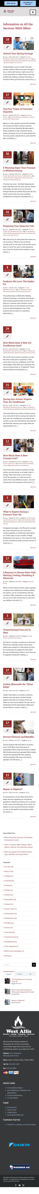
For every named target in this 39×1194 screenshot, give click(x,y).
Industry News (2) (10, 913)
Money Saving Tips (15, 179)
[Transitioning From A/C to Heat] (23, 619)
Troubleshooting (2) (11, 937)
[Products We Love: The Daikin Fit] (23, 271)
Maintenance (22, 59)
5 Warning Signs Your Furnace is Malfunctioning (19, 169)
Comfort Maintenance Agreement (19, 60)
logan (6, 57)
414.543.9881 (11, 1068)
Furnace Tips (6, 176)
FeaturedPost (6, 59)
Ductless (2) (8, 890)
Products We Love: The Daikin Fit (18, 283)
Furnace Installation (28, 463)
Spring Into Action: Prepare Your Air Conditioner (17, 400)
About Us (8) (8, 871)
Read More (33, 84)
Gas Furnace (18, 465)
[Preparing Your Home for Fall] (23, 216)
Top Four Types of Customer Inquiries (18, 110)
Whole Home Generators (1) (14, 951)
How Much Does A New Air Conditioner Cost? (17, 344)
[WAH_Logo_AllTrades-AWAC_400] (9, 10)
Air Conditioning (30, 231)
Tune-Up (20, 62)
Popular (8, 974)
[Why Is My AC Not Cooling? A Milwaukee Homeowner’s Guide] (7, 990)
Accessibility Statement (15, 1115)
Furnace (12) (8, 904)
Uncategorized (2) (10, 942)
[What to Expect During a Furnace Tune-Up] (23, 501)
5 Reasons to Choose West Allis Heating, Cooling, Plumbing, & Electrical (19, 575)
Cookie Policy (12, 1112)
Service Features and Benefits (18, 736)
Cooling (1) (8, 885)
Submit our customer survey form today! (21, 1124)
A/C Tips (28, 57)
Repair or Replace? (12, 789)
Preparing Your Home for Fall (18, 225)
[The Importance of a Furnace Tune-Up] (7, 979)
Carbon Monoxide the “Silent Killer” (18, 685)
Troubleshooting (26, 176)
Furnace (30, 174)
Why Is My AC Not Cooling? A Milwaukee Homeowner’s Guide (23, 991)
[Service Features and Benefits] (23, 726)
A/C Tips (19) (8, 867)
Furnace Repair (12, 1098)
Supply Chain (13, 62)
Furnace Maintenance (14, 1095)
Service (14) (8, 927)
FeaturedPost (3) (10, 899)
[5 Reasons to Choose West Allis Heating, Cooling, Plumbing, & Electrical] (23, 562)
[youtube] (19, 1185)
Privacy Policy (12, 1107)
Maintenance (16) (10, 918)
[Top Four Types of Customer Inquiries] (23, 99)
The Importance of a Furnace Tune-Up (22, 980)
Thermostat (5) (9, 932)
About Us (29, 115)
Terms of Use (11, 1110)
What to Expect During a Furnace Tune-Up (16, 513)
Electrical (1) (8, 895)
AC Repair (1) (8, 876)
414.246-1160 (14, 1064)
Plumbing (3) (9, 923)
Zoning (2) (8, 956)
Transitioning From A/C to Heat (17, 631)
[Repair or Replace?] (23, 779)
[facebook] (16, 1185)
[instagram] (23, 1185)
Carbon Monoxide (25, 520)
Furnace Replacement (8, 465)
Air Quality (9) (9, 881)
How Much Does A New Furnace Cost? (15, 457)
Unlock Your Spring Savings (18, 53)
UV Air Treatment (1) (11, 946)
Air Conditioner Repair (15, 1088)
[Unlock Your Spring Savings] (23, 43)
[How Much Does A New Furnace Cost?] (23, 445)
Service (28, 59)
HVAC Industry (11, 119)
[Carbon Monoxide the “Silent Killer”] (23, 674)
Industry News (14, 59)
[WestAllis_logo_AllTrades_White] (18, 1017)
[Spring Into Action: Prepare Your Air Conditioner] (23, 389)
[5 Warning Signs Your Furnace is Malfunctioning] (23, 157)
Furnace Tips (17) (10, 909)
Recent (19, 974)
